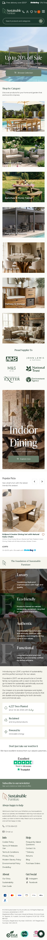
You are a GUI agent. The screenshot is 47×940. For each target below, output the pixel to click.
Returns (29, 856)
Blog (28, 860)
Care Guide (7, 886)
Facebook (33, 882)
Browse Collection (25, 73)
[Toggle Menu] (43, 11)
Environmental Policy (11, 863)
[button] (43, 534)
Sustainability (7, 882)
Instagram (33, 879)
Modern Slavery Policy (11, 860)
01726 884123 (11, 826)
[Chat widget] (41, 934)
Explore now (25, 459)
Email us (9, 832)
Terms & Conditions (10, 852)
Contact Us (30, 848)
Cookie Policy (8, 842)
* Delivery (30, 852)
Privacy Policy (8, 856)
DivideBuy (6, 867)
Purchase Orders (33, 863)
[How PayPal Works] (5, 901)
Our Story (6, 879)
